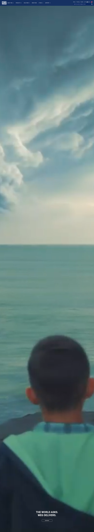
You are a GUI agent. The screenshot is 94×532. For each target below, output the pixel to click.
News (74, 1)
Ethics (40, 2)
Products (18, 2)
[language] (91, 2)
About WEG (10, 2)
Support (47, 2)
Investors (34, 2)
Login (89, 1)
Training (77, 1)
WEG (3, 3)
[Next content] (47, 524)
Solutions (26, 2)
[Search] (92, 4)
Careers (82, 1)
